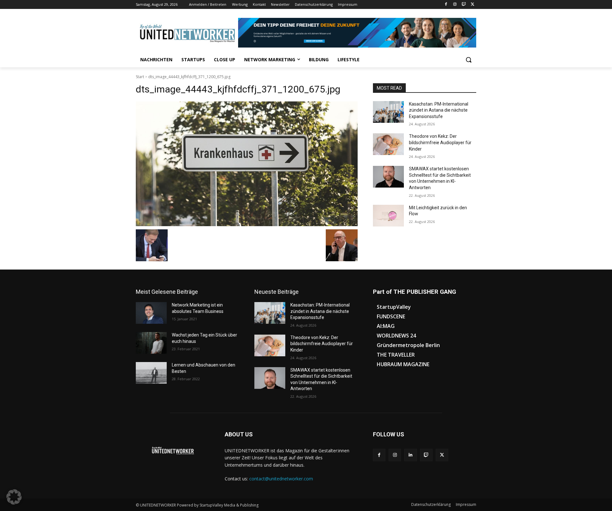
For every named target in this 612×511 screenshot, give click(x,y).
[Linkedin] (410, 455)
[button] (468, 59)
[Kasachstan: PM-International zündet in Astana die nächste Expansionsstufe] (388, 112)
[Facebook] (446, 4)
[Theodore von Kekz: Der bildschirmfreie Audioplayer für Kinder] (388, 144)
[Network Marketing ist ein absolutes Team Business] (151, 313)
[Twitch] (463, 4)
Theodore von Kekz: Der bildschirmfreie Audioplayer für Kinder (440, 142)
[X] (472, 4)
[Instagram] (455, 4)
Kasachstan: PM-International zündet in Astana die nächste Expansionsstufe (438, 110)
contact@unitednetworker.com (281, 479)
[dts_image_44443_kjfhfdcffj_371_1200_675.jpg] (247, 163)
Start (140, 76)
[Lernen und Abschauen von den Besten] (151, 373)
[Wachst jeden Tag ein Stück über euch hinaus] (151, 343)
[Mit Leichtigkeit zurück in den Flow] (388, 215)
